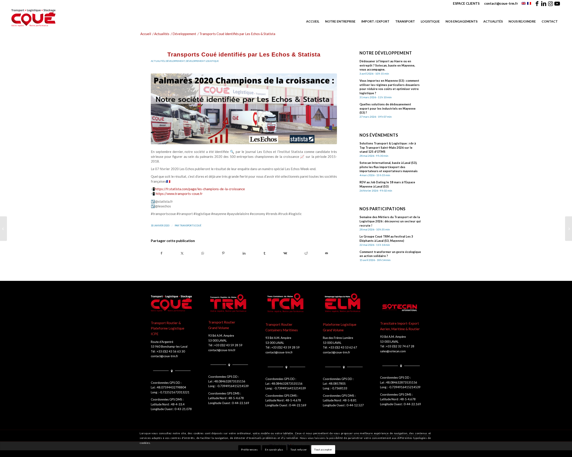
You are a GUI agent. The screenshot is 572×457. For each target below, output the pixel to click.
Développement (175, 61)
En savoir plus (274, 449)
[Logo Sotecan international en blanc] (400, 307)
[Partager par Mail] (326, 253)
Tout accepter (323, 449)
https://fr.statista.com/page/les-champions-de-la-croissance (200, 189)
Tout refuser (298, 449)
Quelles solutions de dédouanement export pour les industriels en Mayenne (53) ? (388, 108)
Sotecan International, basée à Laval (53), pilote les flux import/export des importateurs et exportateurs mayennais (389, 167)
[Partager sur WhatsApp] (203, 253)
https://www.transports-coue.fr (179, 194)
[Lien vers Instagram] (550, 3)
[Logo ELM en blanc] (343, 303)
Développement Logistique (202, 61)
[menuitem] (466, 3)
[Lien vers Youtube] (557, 3)
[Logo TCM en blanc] (286, 303)
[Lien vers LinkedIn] (543, 3)
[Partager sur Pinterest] (223, 253)
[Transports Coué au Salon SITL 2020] (3, 228)
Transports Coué (190, 225)
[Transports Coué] (33, 18)
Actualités (158, 61)
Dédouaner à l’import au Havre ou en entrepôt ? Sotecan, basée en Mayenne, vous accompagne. (387, 65)
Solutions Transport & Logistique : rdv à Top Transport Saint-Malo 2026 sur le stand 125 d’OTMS (388, 148)
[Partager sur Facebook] (161, 253)
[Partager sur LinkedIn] (244, 253)
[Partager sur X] (182, 253)
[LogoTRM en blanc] (228, 303)
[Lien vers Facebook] (537, 3)
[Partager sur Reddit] (306, 253)
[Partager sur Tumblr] (264, 253)
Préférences (249, 449)
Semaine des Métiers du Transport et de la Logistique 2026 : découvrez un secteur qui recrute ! (390, 221)
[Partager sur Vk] (285, 253)
